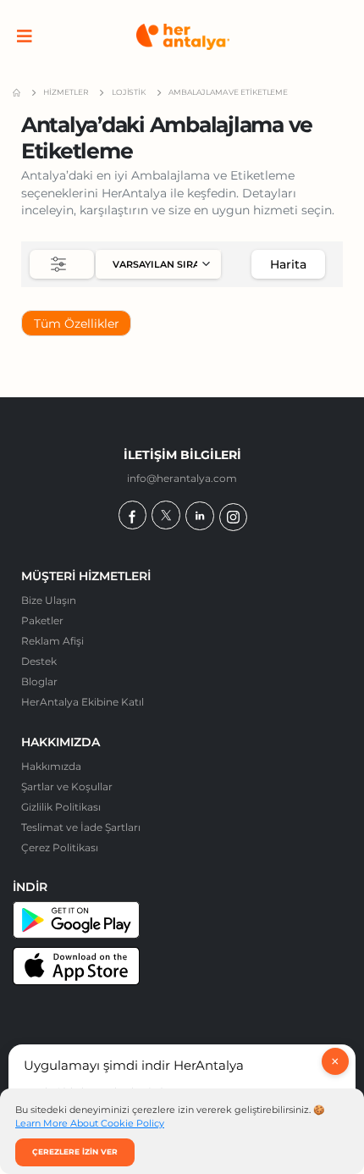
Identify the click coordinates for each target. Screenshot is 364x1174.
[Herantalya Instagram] (233, 517)
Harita (288, 264)
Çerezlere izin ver (75, 1151)
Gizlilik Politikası (61, 807)
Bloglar (39, 682)
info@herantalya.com (182, 479)
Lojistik (129, 92)
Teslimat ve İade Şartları (81, 827)
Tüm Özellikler (76, 323)
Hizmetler (65, 92)
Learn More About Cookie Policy (89, 1123)
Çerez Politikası (59, 848)
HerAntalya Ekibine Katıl (82, 702)
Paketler (42, 621)
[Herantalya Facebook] (132, 515)
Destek (39, 661)
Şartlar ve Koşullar (67, 787)
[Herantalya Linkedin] (199, 515)
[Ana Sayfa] (182, 37)
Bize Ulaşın (48, 600)
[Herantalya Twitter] (165, 515)
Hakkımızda (51, 767)
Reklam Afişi (52, 641)
